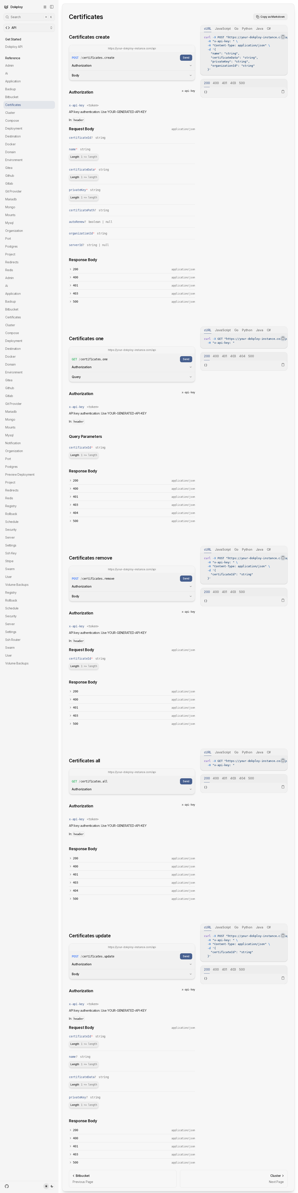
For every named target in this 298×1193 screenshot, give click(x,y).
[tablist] (243, 28)
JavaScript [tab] (223, 28)
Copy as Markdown (272, 16)
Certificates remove (90, 558)
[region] (243, 53)
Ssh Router (13, 640)
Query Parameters (85, 436)
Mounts (10, 215)
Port (8, 238)
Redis (9, 270)
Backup (10, 89)
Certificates (13, 105)
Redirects (12, 262)
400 (75, 277)
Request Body (81, 129)
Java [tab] (259, 28)
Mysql (9, 223)
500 (75, 301)
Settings (10, 545)
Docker (10, 144)
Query (76, 377)
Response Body (83, 259)
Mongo (10, 207)
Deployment (13, 128)
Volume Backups (17, 584)
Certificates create (89, 37)
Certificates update (90, 935)
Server (10, 537)
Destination (13, 136)
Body (75, 75)
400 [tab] (216, 83)
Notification (13, 443)
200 (75, 269)
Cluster (10, 112)
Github (9, 175)
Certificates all (84, 760)
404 (75, 513)
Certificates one (86, 338)
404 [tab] (242, 356)
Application (13, 81)
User (8, 577)
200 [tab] (207, 83)
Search (31, 17)
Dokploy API (13, 47)
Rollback (11, 514)
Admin (9, 65)
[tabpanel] (243, 53)
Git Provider (13, 191)
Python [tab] (247, 28)
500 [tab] (242, 83)
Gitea (8, 168)
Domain (10, 152)
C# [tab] (269, 28)
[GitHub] (6, 1186)
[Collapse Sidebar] (51, 6)
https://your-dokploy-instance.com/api (132, 48)
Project (10, 254)
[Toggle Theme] (49, 1186)
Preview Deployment (19, 474)
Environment (13, 160)
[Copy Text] (283, 36)
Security (11, 529)
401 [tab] (224, 83)
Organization (14, 230)
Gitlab (9, 183)
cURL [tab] (207, 28)
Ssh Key (10, 553)
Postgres (11, 246)
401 (75, 285)
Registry (11, 506)
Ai (6, 73)
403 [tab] (233, 83)
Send (186, 57)
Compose (12, 120)
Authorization (82, 65)
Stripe (9, 561)
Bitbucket (11, 97)
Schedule (12, 522)
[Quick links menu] (44, 6)
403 (75, 293)
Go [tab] (236, 28)
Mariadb (11, 199)
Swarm (10, 569)
